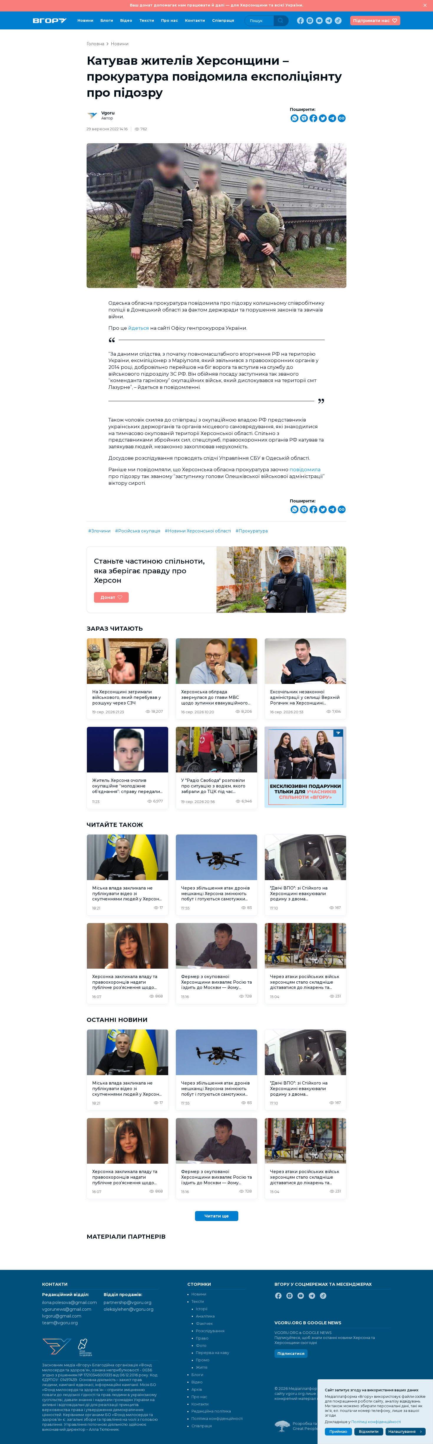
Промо (202, 1360)
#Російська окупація (137, 531)
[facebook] (300, 20)
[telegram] (328, 20)
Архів (196, 1389)
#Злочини (99, 531)
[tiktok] (337, 20)
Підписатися (291, 1353)
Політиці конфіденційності (376, 1422)
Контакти (195, 20)
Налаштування (402, 1431)
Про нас (169, 20)
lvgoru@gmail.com (61, 1316)
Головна (95, 43)
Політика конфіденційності (217, 1418)
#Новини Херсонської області (198, 531)
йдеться (138, 328)
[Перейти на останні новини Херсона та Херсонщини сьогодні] (50, 21)
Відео (126, 20)
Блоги (106, 20)
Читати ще (216, 1216)
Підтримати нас (371, 20)
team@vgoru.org (60, 1322)
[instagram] (309, 20)
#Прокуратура (252, 531)
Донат (107, 597)
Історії (201, 1309)
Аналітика (205, 1316)
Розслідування (210, 1331)
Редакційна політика (211, 1411)
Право (202, 1338)
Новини (85, 20)
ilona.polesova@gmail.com (69, 1302)
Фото (201, 1345)
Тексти (146, 20)
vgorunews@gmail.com (66, 1309)
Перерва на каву (212, 1352)
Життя (201, 1367)
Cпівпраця (223, 20)
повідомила (305, 469)
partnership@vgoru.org (127, 1302)
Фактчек (204, 1323)
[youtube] (318, 20)
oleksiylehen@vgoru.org (128, 1309)
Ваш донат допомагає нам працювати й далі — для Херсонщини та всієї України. (216, 5)
